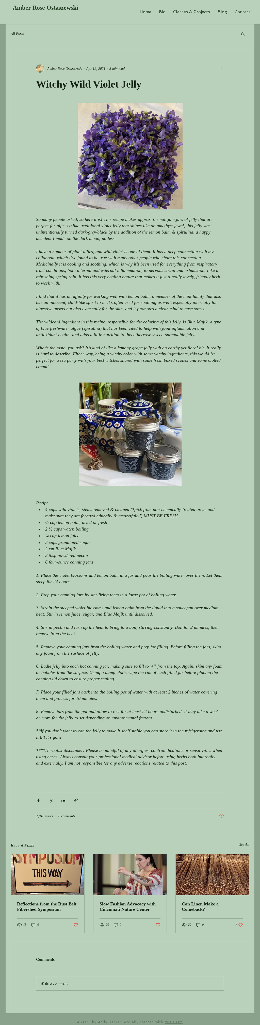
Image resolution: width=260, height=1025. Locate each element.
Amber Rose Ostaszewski (45, 7)
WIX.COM (174, 1022)
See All (244, 845)
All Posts (17, 34)
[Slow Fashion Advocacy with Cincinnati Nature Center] (130, 874)
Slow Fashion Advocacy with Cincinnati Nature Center (128, 906)
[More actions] (221, 68)
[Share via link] (75, 800)
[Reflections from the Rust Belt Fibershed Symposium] (47, 874)
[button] (242, 34)
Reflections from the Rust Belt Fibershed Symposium (46, 906)
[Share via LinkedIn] (63, 800)
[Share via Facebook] (38, 800)
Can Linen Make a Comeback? (200, 906)
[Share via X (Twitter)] (50, 800)
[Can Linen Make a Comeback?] (212, 874)
